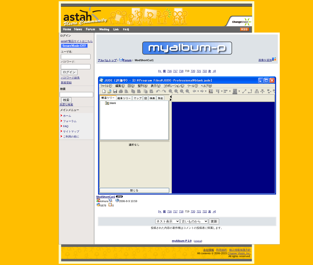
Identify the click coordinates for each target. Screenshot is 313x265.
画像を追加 (265, 59)
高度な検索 (66, 104)
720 (193, 70)
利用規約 (221, 249)
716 (169, 70)
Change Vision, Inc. (239, 253)
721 (199, 70)
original (197, 241)
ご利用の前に (70, 136)
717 (175, 70)
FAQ (65, 126)
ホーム (66, 115)
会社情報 (208, 249)
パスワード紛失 (70, 77)
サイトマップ (70, 131)
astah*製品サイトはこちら (77, 41)
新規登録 (66, 82)
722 (204, 70)
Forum (127, 60)
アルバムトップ (107, 60)
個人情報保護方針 (240, 249)
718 (181, 70)
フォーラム (69, 121)
